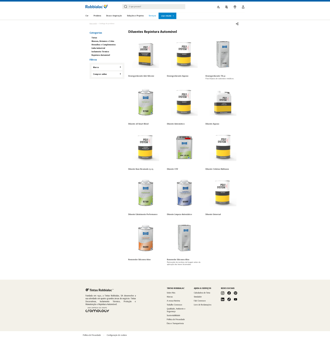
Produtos (97, 16)
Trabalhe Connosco (174, 304)
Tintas (94, 38)
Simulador (198, 296)
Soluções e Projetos (135, 16)
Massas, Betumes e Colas (103, 41)
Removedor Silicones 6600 (139, 259)
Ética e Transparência (175, 323)
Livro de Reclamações (202, 304)
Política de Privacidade (176, 319)
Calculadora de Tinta (202, 292)
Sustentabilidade (173, 315)
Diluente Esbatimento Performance (143, 214)
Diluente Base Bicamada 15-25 (140, 169)
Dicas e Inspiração (114, 16)
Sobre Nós (171, 292)
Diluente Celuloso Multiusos (217, 169)
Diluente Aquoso (212, 124)
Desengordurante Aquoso (177, 76)
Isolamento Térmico (100, 51)
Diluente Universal (213, 214)
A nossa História (173, 300)
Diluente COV (172, 169)
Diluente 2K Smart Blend (138, 124)
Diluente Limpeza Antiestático (179, 214)
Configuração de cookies (117, 335)
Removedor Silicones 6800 (178, 259)
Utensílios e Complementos (104, 45)
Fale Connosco (200, 300)
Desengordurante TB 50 (215, 76)
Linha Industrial (98, 48)
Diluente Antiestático (176, 124)
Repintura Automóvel (101, 55)
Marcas (170, 296)
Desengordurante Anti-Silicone (141, 76)
